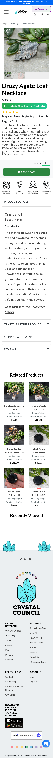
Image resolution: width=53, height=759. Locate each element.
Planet (8, 650)
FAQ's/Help (11, 681)
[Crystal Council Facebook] (31, 558)
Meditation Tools (38, 661)
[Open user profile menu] (42, 15)
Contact (9, 676)
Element (9, 659)
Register (34, 681)
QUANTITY (38, 164)
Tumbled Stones (37, 642)
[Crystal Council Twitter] (22, 558)
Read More (18, 155)
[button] (46, 743)
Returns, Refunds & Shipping (14, 688)
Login (32, 676)
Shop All (33, 633)
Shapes (33, 647)
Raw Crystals (36, 637)
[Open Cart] (48, 15)
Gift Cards (10, 694)
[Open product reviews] (10, 112)
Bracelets (34, 657)
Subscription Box (38, 628)
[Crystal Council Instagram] (26, 558)
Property (9, 654)
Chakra (8, 645)
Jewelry (33, 652)
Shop (4, 23)
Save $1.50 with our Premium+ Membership (25, 106)
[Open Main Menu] (6, 11)
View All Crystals (13, 630)
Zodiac (8, 640)
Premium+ (42, 9)
